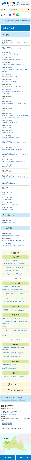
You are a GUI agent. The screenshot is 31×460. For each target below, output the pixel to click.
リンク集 (14, 400)
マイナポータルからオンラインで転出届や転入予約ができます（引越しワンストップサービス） (15, 116)
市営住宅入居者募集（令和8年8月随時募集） (13, 240)
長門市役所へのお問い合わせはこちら (10, 414)
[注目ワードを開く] (28, 9)
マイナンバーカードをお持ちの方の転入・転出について (15, 104)
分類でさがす (15, 20)
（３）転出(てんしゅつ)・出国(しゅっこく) (13, 76)
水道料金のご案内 (6, 127)
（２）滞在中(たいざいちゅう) (10, 81)
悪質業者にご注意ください (9, 222)
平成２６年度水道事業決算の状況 (10, 183)
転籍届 (3, 189)
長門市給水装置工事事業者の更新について (13, 59)
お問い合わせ (22, 400)
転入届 (3, 110)
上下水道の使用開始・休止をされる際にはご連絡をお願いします (15, 70)
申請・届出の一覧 (15, 339)
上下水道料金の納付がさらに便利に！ (11, 137)
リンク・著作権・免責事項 (7, 397)
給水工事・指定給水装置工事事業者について (13, 64)
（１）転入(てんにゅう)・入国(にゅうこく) (13, 86)
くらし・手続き (22, 20)
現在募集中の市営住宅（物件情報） (11, 235)
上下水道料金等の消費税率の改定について (13, 149)
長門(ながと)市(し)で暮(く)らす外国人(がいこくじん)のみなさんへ (15, 92)
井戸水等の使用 (6, 166)
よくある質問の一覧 (15, 278)
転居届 (3, 98)
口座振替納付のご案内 (7, 209)
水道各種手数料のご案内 (8, 132)
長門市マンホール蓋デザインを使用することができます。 (15, 42)
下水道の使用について (7, 199)
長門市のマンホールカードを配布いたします (13, 49)
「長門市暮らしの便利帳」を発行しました (13, 310)
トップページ (8, 20)
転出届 (3, 194)
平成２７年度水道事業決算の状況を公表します (14, 161)
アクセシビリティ (6, 400)
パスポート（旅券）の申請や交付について (13, 54)
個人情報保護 (19, 397)
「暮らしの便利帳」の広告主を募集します (13, 245)
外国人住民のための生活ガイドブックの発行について (15, 143)
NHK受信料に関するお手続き (9, 122)
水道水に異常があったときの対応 (10, 204)
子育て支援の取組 (14, 9)
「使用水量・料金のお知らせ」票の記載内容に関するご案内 (15, 177)
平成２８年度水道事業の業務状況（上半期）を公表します (15, 155)
